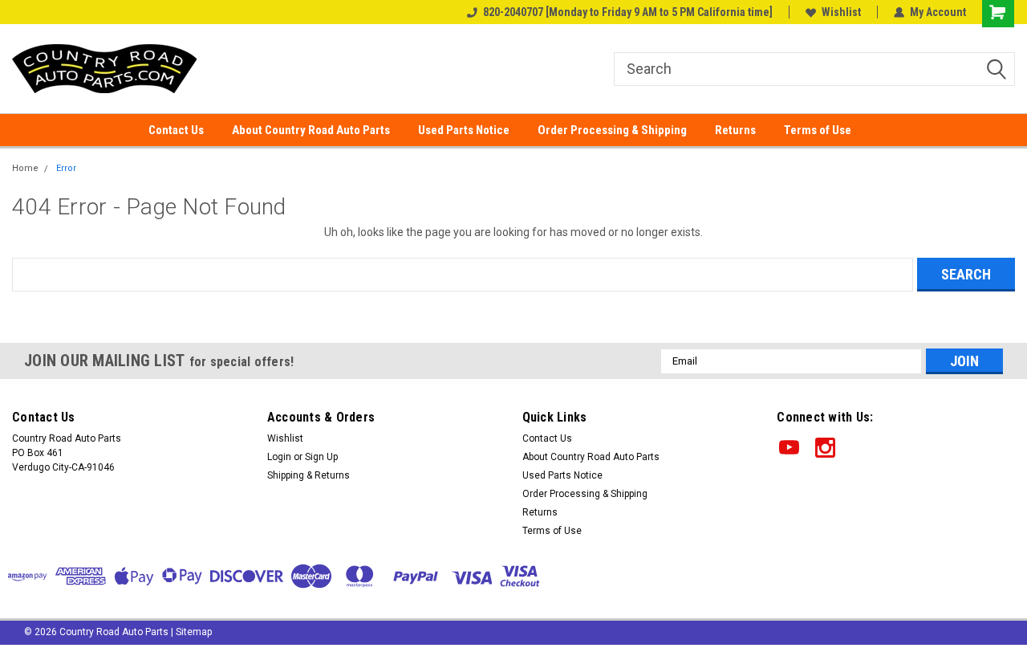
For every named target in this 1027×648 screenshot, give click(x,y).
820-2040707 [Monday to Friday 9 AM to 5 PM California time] (628, 12)
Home (25, 168)
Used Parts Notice (463, 130)
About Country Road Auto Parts (311, 130)
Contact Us (176, 130)
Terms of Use (817, 130)
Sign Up (321, 457)
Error (66, 168)
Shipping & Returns (308, 475)
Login (279, 457)
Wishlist (841, 12)
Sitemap (194, 632)
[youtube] (789, 448)
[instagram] (825, 448)
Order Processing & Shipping (612, 130)
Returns (735, 130)
